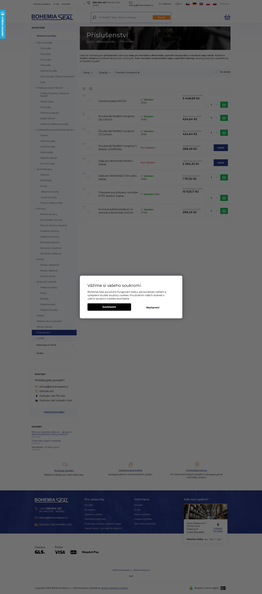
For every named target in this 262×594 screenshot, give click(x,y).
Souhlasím (109, 306)
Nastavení (152, 307)
